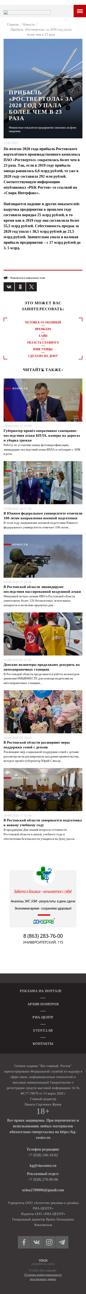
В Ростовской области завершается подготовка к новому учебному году (43, 822)
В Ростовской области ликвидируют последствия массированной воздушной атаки (42, 589)
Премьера (43, 329)
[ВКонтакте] (9, 286)
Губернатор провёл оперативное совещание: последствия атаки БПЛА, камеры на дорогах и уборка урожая (42, 435)
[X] (31, 286)
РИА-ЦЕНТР (43, 1017)
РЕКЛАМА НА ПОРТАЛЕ (41, 991)
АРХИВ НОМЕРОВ (43, 1004)
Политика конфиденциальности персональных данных (43, 1277)
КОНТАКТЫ (43, 1043)
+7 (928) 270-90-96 (43, 1179)
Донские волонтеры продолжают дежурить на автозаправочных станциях (42, 667)
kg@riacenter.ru (43, 1166)
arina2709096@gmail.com (43, 1190)
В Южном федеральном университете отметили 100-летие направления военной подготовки (43, 515)
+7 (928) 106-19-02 (43, 1155)
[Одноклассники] (20, 286)
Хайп (42, 336)
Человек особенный (43, 322)
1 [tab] (43, 370)
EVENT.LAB (43, 1030)
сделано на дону (43, 356)
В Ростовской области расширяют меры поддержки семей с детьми (37, 744)
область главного (43, 342)
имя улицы (43, 349)
